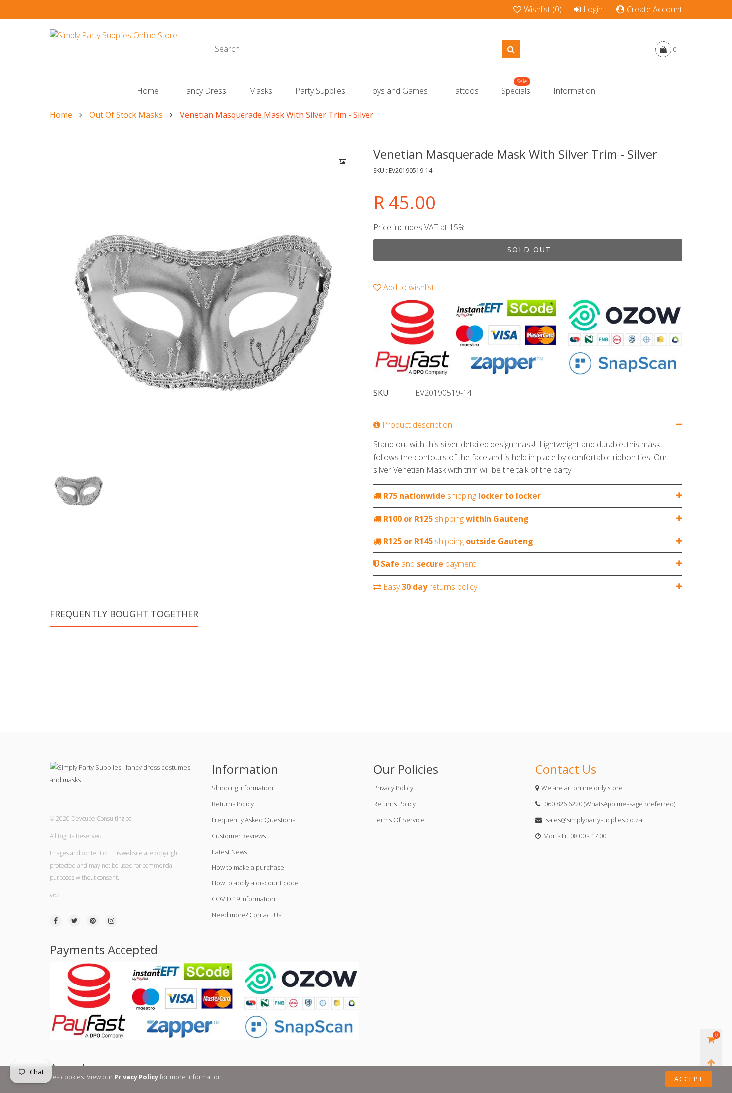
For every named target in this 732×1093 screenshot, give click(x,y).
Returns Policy (233, 803)
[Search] (511, 49)
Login (593, 9)
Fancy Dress (204, 90)
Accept (688, 1078)
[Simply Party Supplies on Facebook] (56, 921)
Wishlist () (543, 9)
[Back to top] (711, 1062)
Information (574, 90)
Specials (515, 90)
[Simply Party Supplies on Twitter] (74, 921)
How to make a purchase (248, 867)
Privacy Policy (393, 787)
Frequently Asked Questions (253, 819)
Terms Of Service (399, 819)
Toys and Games (398, 90)
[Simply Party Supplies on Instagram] (111, 921)
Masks (260, 90)
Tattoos (465, 90)
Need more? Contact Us (246, 914)
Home (148, 90)
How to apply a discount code (255, 882)
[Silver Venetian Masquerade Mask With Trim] (204, 300)
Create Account (654, 9)
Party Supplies (320, 90)
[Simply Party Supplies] (113, 49)
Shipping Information (242, 787)
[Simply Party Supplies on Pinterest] (93, 921)
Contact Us (565, 769)
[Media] (342, 162)
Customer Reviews (239, 835)
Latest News (229, 851)
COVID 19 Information (243, 898)
